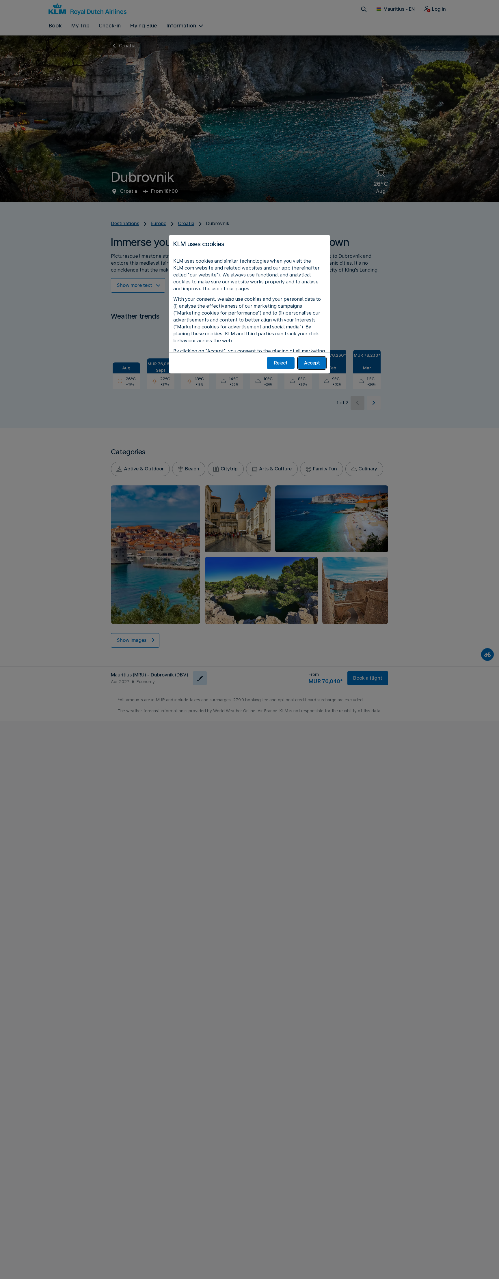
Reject (281, 363)
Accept (312, 363)
